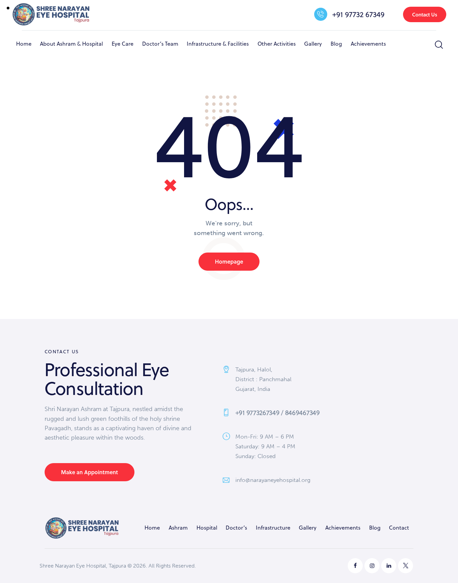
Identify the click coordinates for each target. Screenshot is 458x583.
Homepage (229, 261)
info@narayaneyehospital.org (272, 480)
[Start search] (438, 44)
